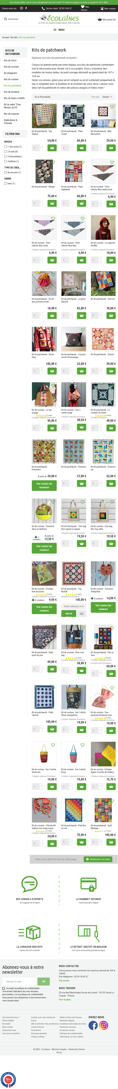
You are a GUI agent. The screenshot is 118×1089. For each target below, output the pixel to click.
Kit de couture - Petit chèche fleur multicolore (101, 188)
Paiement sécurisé (68, 1027)
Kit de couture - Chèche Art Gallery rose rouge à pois (44, 827)
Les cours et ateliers (11, 1033)
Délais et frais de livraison (71, 1017)
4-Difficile (13, 161)
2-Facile (13, 151)
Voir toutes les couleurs (44, 548)
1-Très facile (15, 146)
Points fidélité (8, 1021)
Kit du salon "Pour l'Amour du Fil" (12, 106)
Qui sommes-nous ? (10, 1017)
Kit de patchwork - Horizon (103, 299)
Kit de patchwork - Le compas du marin (100, 411)
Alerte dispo (68, 614)
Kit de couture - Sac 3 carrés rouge (70, 411)
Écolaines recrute (67, 1030)
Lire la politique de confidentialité (29, 994)
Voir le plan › (65, 999)
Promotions (36, 1030)
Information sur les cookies (71, 1037)
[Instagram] (21, 8)
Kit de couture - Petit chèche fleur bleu (70, 244)
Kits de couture (11, 79)
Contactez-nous (9, 1030)
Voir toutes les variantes (44, 485)
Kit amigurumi (10, 73)
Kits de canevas (11, 113)
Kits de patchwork (12, 85)
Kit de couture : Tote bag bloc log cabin (101, 527)
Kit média (6, 1024)
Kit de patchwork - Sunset (102, 354)
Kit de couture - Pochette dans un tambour (43, 527)
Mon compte (7, 1027)
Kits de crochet (11, 66)
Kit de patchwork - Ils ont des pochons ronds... (43, 300)
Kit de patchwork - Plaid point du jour (42, 654)
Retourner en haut (100, 859)
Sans (11, 183)
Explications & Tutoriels (10, 122)
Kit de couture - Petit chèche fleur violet (41, 244)
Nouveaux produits (39, 1033)
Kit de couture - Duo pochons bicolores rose (101, 713)
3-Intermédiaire (16, 156)
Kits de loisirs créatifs (14, 98)
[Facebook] (26, 8)
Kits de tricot (10, 60)
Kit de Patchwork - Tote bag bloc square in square (73, 527)
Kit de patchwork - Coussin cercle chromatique (73, 356)
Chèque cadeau (38, 1037)
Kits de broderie (11, 91)
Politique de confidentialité (71, 1033)
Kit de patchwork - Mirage (43, 186)
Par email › (64, 980)
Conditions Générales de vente (73, 1024)
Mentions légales (67, 1021)
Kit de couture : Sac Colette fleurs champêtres (73, 713)
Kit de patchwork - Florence (73, 466)
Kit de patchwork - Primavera (40, 468)
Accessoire (14, 172)
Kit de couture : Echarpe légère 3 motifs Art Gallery (102, 771)
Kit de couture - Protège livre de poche (42, 590)
